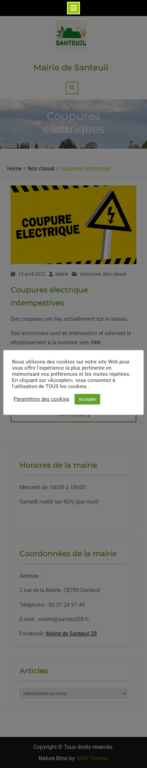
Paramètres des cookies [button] (41, 399)
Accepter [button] (87, 399)
